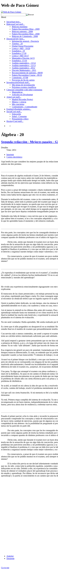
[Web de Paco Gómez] (11, 12)
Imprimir (10, 154)
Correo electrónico (14, 157)
